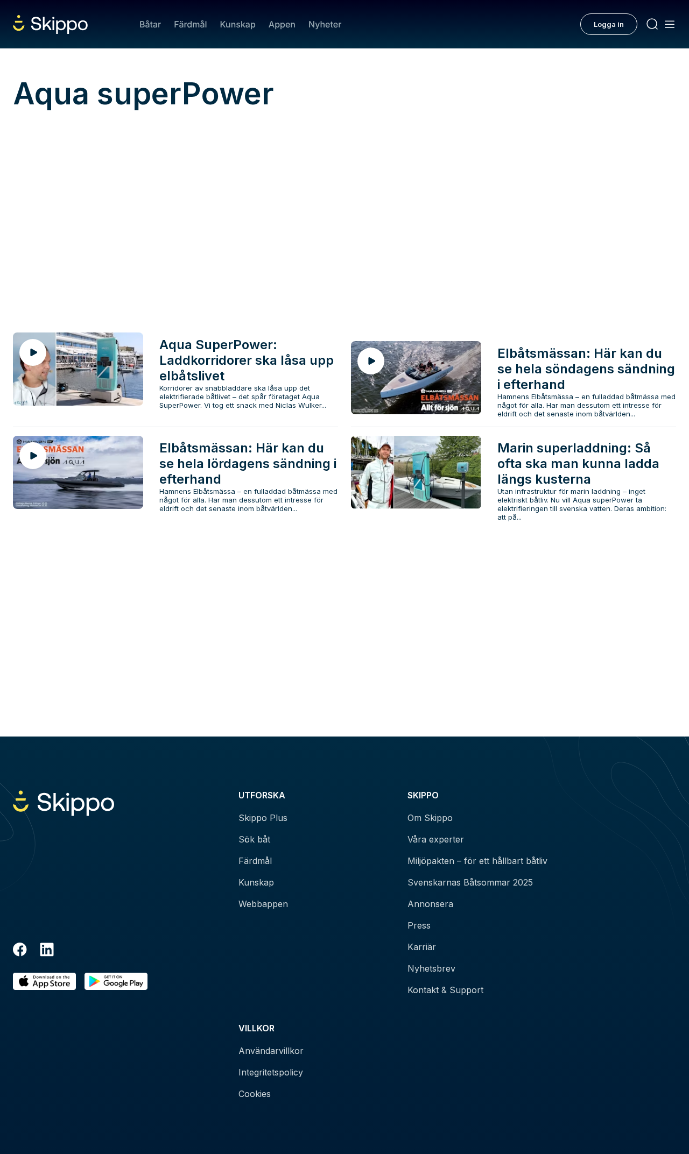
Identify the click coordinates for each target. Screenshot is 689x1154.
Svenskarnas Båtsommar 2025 (470, 882)
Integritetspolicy (270, 1072)
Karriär (421, 946)
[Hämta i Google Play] (116, 981)
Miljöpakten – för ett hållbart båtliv (477, 860)
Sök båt (254, 839)
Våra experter (435, 839)
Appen (282, 24)
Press (419, 925)
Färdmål (190, 24)
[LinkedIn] (47, 951)
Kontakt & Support (445, 990)
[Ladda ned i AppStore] (44, 981)
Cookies (254, 1093)
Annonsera (430, 903)
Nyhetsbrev (431, 968)
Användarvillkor (271, 1050)
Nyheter (324, 24)
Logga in (609, 24)
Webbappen (263, 903)
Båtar (150, 24)
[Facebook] (20, 951)
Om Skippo (430, 817)
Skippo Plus (262, 817)
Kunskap (238, 24)
